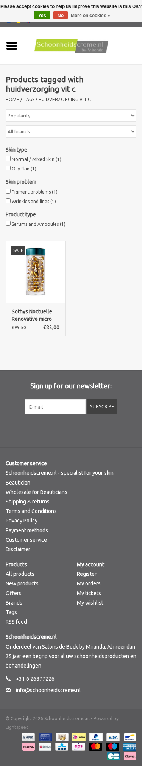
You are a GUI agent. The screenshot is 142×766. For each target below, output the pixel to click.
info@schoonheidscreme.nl (48, 690)
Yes (42, 15)
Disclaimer (18, 549)
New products (22, 583)
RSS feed (16, 622)
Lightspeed (17, 727)
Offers (14, 593)
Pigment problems (35, 191)
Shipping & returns (28, 502)
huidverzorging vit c (65, 99)
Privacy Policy (21, 520)
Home (12, 99)
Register (87, 574)
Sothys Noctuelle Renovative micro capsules (32, 315)
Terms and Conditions (31, 511)
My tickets (89, 593)
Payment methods (27, 530)
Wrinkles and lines (34, 201)
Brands (14, 603)
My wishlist (90, 603)
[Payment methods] (27, 736)
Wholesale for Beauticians (36, 492)
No (61, 15)
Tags (28, 99)
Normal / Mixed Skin (36, 159)
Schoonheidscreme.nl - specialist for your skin (60, 473)
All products (20, 574)
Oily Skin (24, 168)
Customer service (26, 540)
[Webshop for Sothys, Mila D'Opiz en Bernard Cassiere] (83, 45)
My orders (89, 583)
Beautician (18, 483)
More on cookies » (90, 15)
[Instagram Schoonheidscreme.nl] (91, 430)
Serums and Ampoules (39, 224)
